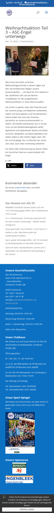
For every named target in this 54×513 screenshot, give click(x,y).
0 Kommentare (27, 41)
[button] (14, 165)
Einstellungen (27, 509)
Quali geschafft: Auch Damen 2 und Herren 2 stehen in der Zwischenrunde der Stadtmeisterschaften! (26, 232)
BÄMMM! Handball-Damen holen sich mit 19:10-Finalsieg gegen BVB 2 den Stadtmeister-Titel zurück (27, 210)
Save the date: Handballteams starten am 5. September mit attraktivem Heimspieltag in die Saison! (25, 251)
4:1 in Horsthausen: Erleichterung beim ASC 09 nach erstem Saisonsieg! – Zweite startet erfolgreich (25, 221)
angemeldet (20, 187)
